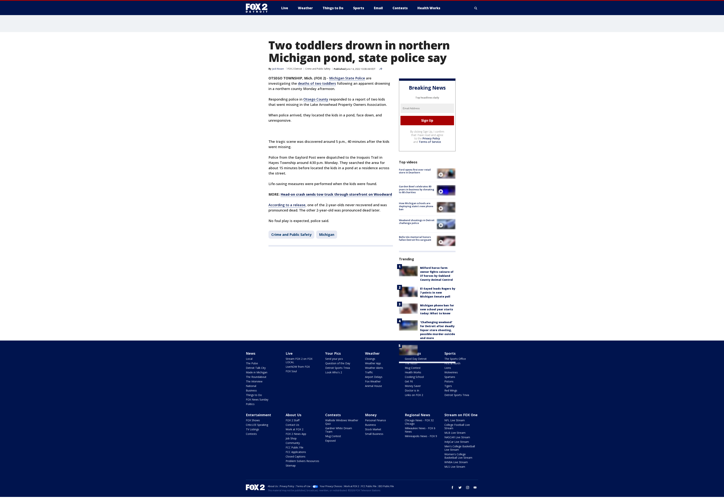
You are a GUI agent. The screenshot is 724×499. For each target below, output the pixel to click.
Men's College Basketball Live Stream (459, 447)
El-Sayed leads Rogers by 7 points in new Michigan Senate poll (437, 292)
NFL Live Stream (454, 420)
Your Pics (333, 353)
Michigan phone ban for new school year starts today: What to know (437, 309)
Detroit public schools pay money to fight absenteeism (436, 351)
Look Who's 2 (333, 372)
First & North (452, 363)
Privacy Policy (431, 138)
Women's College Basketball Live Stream (458, 455)
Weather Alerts (374, 368)
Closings (370, 359)
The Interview (254, 381)
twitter (460, 487)
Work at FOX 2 (294, 429)
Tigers (448, 386)
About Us (293, 415)
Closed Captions (295, 456)
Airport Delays (373, 377)
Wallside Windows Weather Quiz (341, 421)
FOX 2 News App (296, 434)
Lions (447, 368)
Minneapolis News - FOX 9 (421, 436)
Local (249, 359)
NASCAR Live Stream (457, 437)
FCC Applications (296, 452)
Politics (250, 404)
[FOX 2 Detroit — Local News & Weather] (258, 8)
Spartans (449, 377)
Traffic (369, 372)
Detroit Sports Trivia (337, 368)
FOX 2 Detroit (295, 68)
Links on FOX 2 (414, 395)
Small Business (374, 434)
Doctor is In (412, 390)
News (250, 353)
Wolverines (451, 372)
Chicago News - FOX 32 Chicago (419, 421)
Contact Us (292, 425)
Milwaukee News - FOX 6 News (420, 429)
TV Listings (252, 429)
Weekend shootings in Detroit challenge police (416, 221)
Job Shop (291, 438)
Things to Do (254, 395)
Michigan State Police (347, 78)
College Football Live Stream (457, 426)
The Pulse (252, 363)
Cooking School (414, 377)
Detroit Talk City (256, 368)
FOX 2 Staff (292, 420)
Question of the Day (337, 363)
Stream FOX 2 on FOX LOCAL (299, 360)
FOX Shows (253, 420)
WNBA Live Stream (456, 462)
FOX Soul (291, 371)
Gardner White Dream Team (338, 429)
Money (371, 415)
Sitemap (291, 465)
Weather (372, 353)
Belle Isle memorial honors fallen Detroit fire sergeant (415, 238)
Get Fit (409, 381)
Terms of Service (430, 142)
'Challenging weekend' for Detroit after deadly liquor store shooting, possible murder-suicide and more (437, 330)
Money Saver (413, 386)
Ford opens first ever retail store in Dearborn (415, 171)
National (251, 386)
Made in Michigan (256, 372)
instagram (468, 487)
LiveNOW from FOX (298, 366)
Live (289, 353)
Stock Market (373, 429)
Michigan (326, 234)
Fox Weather (373, 381)
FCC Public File (294, 447)
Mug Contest (413, 368)
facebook (452, 487)
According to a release (286, 205)
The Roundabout (256, 377)
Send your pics (334, 359)
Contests (251, 434)
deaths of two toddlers (317, 83)
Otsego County (315, 99)
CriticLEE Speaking (257, 425)
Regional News (417, 415)
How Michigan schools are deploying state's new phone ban (416, 206)
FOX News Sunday (257, 399)
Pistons (448, 381)
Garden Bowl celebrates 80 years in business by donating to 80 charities (416, 189)
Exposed (330, 440)
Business (251, 390)
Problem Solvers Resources (302, 461)
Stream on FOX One (461, 415)
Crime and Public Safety (317, 68)
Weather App (373, 363)
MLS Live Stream (454, 466)
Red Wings (450, 390)
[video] (446, 173)
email (475, 487)
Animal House (373, 386)
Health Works (413, 372)
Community (293, 443)
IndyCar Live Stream (456, 442)
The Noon (411, 363)
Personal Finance (375, 420)
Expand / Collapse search (476, 8)
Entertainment (258, 415)
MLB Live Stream (455, 432)
